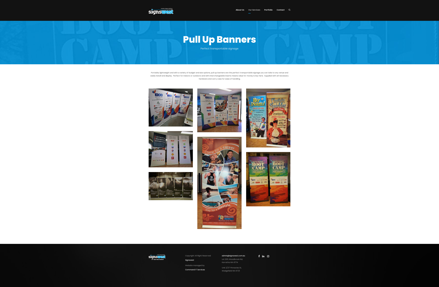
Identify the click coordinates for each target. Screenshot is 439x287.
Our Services (254, 10)
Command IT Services (195, 269)
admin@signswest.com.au (233, 255)
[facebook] (259, 256)
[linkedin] (263, 256)
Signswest (189, 260)
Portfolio (268, 10)
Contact (281, 10)
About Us (240, 10)
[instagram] (268, 256)
